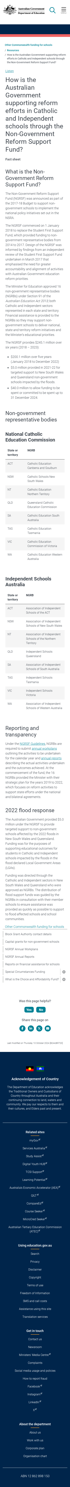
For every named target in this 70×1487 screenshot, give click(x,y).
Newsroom (35, 1347)
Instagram (33, 1394)
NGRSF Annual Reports (19, 956)
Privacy (35, 1261)
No (41, 1010)
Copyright (35, 1277)
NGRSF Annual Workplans (21, 949)
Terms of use (35, 1285)
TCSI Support (34, 1172)
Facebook (34, 1386)
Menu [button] (63, 13)
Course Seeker (34, 1211)
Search (35, 1253)
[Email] (48, 1028)
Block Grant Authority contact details (28, 934)
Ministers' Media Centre (34, 1355)
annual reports (51, 758)
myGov (33, 1140)
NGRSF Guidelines (32, 744)
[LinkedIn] (31, 1028)
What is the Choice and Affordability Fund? (32, 979)
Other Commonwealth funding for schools (28, 45)
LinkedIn (34, 1402)
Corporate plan (35, 1448)
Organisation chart (35, 1456)
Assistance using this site (35, 1309)
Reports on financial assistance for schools (32, 964)
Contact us (35, 1339)
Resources (13, 50)
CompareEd (34, 1203)
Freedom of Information (35, 1293)
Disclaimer (35, 1269)
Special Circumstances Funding (25, 971)
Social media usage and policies (35, 1370)
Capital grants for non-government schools (32, 941)
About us (35, 1432)
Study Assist (34, 1156)
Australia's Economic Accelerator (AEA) (34, 1187)
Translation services (35, 1317)
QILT (34, 1195)
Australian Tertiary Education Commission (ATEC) (35, 1229)
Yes (29, 1010)
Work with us (35, 1440)
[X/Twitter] (39, 1028)
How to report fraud (35, 1378)
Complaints (35, 1363)
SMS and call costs (35, 1301)
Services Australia (34, 1148)
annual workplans (44, 748)
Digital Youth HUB (34, 1164)
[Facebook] (22, 1028)
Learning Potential (33, 1180)
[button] (63, 972)
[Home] (22, 10)
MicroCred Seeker (34, 1219)
